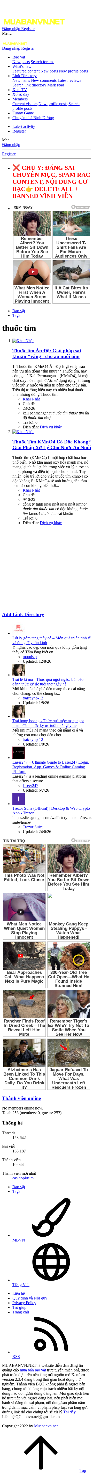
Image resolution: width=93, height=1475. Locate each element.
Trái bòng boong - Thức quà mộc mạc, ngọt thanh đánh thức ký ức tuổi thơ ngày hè (48, 723)
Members (20, 99)
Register (19, 131)
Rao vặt (18, 57)
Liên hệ (18, 1293)
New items (21, 80)
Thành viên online (21, 1098)
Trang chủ (20, 1312)
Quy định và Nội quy (29, 1298)
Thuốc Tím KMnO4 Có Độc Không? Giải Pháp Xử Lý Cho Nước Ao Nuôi (51, 444)
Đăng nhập (11, 144)
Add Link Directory (23, 614)
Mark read (55, 85)
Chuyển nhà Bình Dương (33, 117)
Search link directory (29, 85)
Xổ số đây (20, 94)
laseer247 (30, 785)
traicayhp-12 (33, 698)
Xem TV (19, 89)
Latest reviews (69, 80)
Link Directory (24, 76)
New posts (21, 62)
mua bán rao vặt (33, 1370)
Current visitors (24, 103)
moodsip (30, 656)
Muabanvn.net (46, 1426)
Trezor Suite (33, 827)
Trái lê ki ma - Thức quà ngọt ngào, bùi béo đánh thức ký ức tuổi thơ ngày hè (47, 681)
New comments (44, 80)
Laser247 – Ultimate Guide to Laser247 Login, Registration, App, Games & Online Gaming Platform (50, 767)
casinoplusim (23, 1178)
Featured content (26, 71)
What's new (22, 66)
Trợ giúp (19, 1307)
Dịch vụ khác (51, 427)
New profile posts (73, 71)
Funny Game (23, 113)
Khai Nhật (31, 399)
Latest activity (23, 126)
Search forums (42, 62)
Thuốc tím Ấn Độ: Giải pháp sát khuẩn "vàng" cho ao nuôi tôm (46, 353)
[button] (7, 33)
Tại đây (69, 1412)
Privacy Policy (24, 1303)
